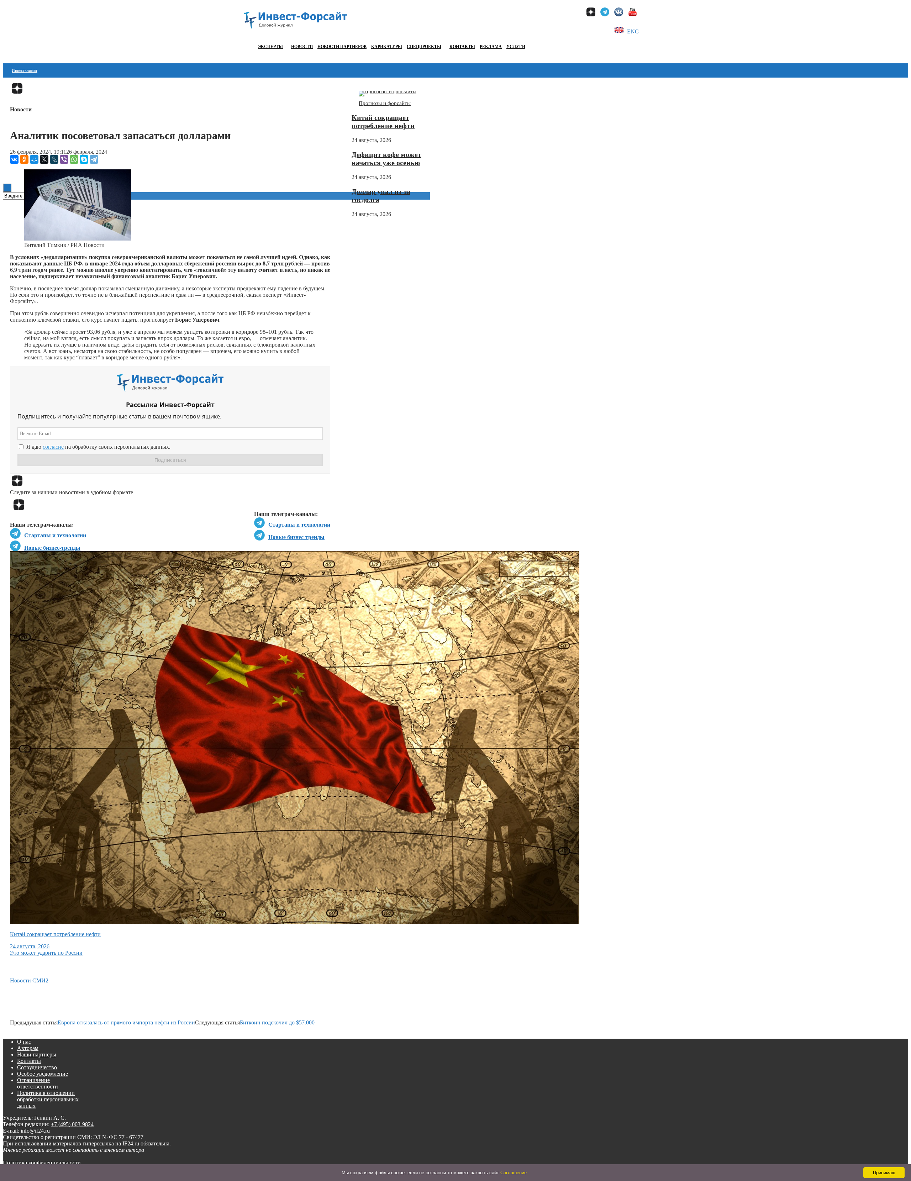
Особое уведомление (42, 1074)
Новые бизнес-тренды (296, 537)
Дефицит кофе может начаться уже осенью (386, 159)
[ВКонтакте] (14, 159)
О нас (24, 1042)
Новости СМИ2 (29, 980)
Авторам (27, 1048)
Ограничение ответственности (37, 1083)
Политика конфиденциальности (42, 1163)
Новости (302, 46)
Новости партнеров (342, 46)
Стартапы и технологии (299, 525)
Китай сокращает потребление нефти (383, 122)
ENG (633, 31)
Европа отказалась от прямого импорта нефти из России (126, 1022)
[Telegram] (94, 159)
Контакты (462, 46)
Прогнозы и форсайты (385, 103)
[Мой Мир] (34, 159)
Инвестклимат (24, 70)
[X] (44, 159)
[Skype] (84, 159)
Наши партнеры (36, 1054)
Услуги (515, 46)
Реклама (491, 46)
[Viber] (64, 159)
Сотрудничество (37, 1067)
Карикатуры (386, 46)
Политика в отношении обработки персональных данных (48, 1099)
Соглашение (513, 1172)
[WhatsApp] (74, 159)
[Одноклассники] (24, 159)
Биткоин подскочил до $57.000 (277, 1022)
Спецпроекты (424, 46)
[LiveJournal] (54, 159)
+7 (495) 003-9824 (72, 1124)
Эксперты (270, 46)
